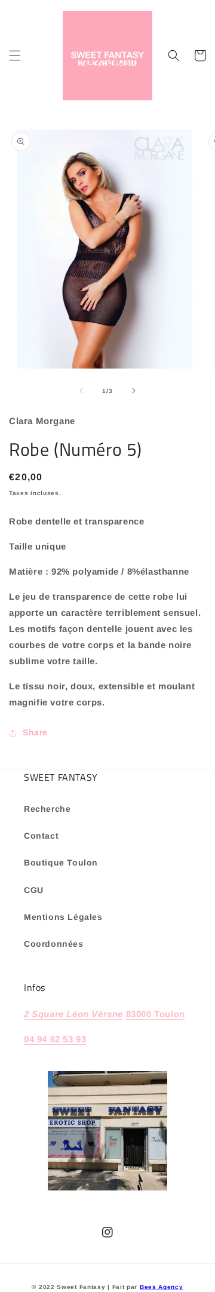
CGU (34, 890)
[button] (15, 55)
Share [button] (35, 732)
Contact (41, 835)
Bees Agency (161, 1287)
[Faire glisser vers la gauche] (81, 391)
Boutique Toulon (61, 862)
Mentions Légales (63, 917)
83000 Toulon (155, 1014)
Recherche (47, 809)
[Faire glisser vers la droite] (134, 391)
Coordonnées (54, 944)
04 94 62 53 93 (55, 1039)
